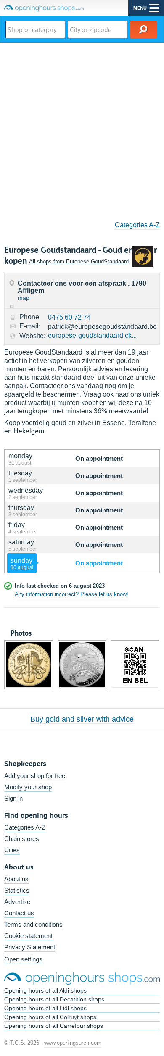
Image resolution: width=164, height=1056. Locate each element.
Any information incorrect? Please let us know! (71, 594)
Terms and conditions (33, 924)
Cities (12, 850)
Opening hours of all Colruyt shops (50, 1017)
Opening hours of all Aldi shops (45, 990)
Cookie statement (28, 935)
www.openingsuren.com (72, 1043)
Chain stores (21, 838)
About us (16, 879)
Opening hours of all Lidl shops (45, 1008)
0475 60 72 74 (69, 317)
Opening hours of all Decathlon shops (54, 999)
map (23, 297)
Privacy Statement (29, 947)
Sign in (13, 798)
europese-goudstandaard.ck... (92, 335)
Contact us (19, 913)
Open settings (23, 959)
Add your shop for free (34, 775)
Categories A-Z (137, 225)
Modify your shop (28, 787)
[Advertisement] (82, 129)
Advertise (17, 901)
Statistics (16, 890)
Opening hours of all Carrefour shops (53, 1025)
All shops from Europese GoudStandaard (79, 261)
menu (140, 8)
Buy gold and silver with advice (82, 719)
